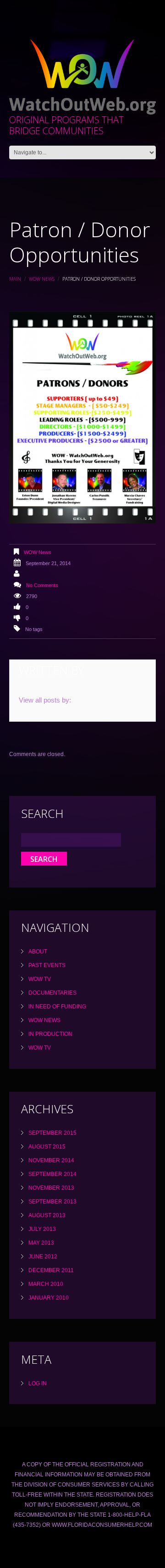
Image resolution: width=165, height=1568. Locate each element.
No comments (42, 585)
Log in (37, 1383)
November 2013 (51, 1188)
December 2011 (51, 1270)
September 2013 (52, 1201)
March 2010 (45, 1284)
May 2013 (41, 1243)
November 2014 (51, 1160)
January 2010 (48, 1298)
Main (15, 279)
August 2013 (47, 1215)
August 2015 (47, 1146)
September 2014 (52, 1174)
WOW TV (39, 979)
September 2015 (52, 1133)
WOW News (42, 279)
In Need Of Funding (57, 1006)
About (37, 951)
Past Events (47, 965)
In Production (50, 1034)
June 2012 (42, 1256)
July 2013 (42, 1229)
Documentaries (52, 993)
